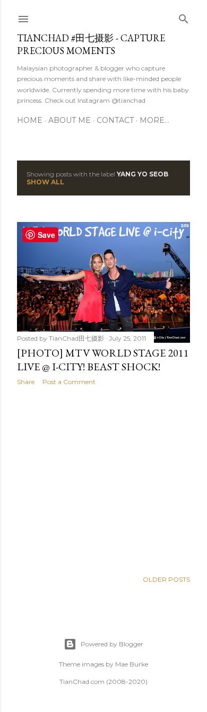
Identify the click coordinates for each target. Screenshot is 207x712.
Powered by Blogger (112, 644)
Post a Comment (69, 382)
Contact (115, 120)
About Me (69, 120)
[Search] (183, 16)
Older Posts (166, 579)
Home (29, 120)
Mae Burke (131, 664)
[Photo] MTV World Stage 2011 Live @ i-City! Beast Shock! (103, 359)
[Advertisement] (103, 478)
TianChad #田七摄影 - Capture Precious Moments (91, 44)
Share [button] (25, 382)
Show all (45, 182)
